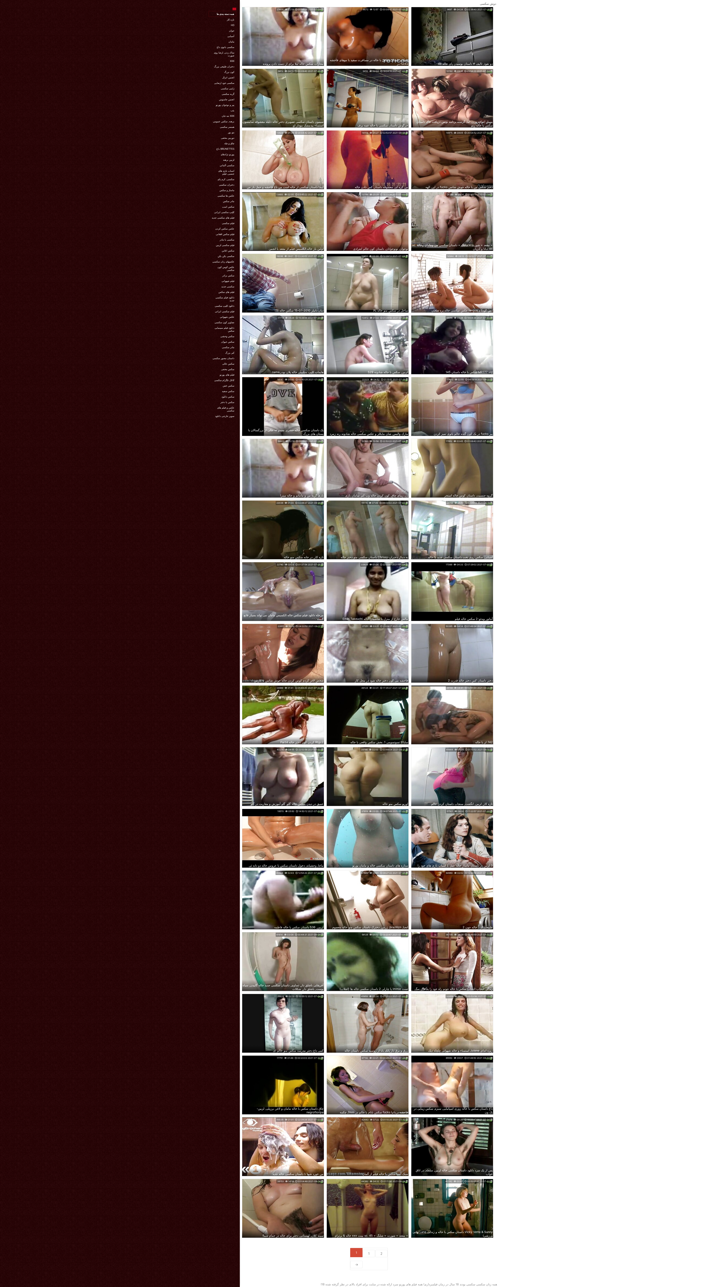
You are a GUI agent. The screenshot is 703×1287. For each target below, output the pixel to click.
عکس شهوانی (227, 316)
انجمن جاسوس (226, 99)
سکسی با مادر (227, 239)
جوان (231, 30)
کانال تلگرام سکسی (224, 380)
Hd (232, 25)
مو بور (231, 132)
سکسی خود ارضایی (224, 82)
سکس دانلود (228, 396)
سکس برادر (228, 275)
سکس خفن (228, 385)
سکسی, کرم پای (225, 179)
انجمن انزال (228, 77)
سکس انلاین (228, 250)
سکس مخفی (227, 369)
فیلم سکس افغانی (225, 234)
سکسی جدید (227, 286)
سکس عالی (228, 363)
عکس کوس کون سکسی (225, 268)
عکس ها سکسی (225, 195)
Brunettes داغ (225, 148)
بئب (232, 110)
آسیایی (230, 36)
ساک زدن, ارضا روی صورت (224, 54)
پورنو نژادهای (227, 154)
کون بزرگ (229, 71)
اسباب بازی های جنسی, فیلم (226, 172)
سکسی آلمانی (227, 165)
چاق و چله (229, 143)
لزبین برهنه (228, 159)
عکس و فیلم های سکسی (225, 409)
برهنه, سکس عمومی (223, 121)
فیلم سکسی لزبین (225, 245)
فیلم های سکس (226, 291)
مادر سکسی (228, 347)
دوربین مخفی (227, 137)
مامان (231, 41)
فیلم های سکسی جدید (223, 217)
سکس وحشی (227, 336)
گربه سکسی (228, 93)
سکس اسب (228, 206)
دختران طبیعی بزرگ (224, 66)
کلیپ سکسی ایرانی (224, 212)
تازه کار (230, 19)
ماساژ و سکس (227, 190)
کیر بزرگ (229, 352)
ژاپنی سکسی (227, 88)
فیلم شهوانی (228, 280)
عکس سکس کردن (224, 228)
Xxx (232, 60)
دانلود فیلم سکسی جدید (224, 299)
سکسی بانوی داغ (225, 47)
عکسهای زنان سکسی (223, 261)
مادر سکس (228, 201)
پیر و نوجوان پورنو (225, 104)
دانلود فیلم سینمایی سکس (224, 329)
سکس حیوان (227, 341)
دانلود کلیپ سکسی (224, 305)
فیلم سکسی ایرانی (224, 311)
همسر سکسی (227, 126)
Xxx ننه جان (228, 115)
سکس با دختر (227, 402)
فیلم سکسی (228, 223)
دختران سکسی (226, 184)
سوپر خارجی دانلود (224, 416)
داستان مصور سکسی (223, 358)
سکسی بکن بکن (226, 256)
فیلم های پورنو (227, 374)
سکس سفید (228, 391)
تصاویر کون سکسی (224, 322)
